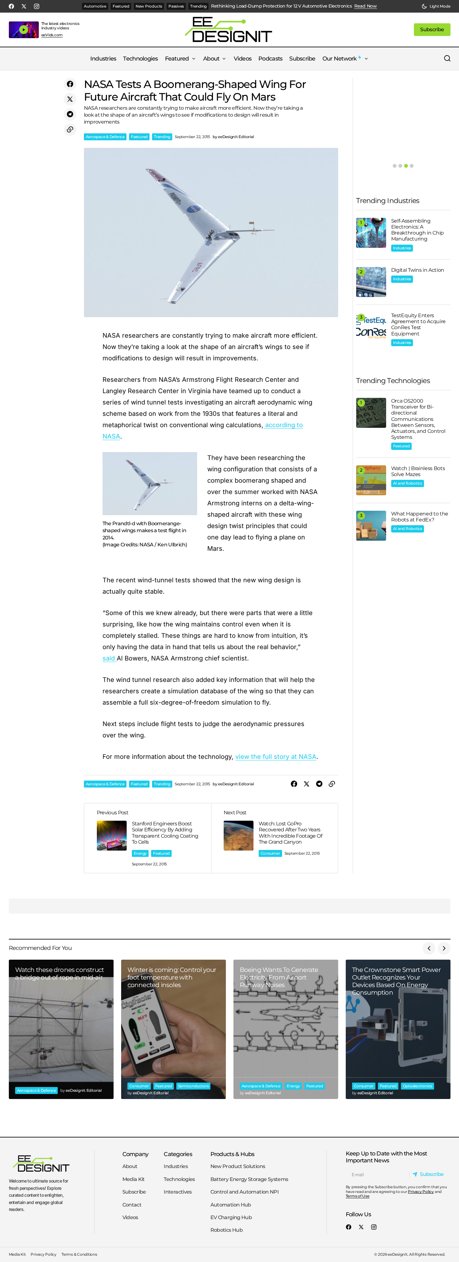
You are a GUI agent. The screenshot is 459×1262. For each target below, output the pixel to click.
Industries (402, 248)
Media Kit (133, 1179)
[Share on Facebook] (70, 84)
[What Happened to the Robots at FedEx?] (371, 526)
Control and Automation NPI (244, 1192)
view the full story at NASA (275, 756)
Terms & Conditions (79, 1254)
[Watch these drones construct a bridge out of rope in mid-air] (61, 1029)
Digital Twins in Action (417, 270)
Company (135, 1154)
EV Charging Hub (231, 1217)
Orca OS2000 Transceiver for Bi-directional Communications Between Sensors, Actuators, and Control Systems (418, 419)
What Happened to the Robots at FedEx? (420, 517)
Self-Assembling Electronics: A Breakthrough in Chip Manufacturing (417, 230)
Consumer (270, 853)
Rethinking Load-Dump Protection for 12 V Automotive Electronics (281, 6)
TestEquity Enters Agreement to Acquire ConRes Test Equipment (418, 324)
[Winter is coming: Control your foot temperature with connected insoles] (173, 1029)
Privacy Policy (421, 1191)
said (110, 658)
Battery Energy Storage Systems (249, 1179)
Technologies (179, 1179)
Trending (198, 6)
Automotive (95, 6)
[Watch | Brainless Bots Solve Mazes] (371, 480)
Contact (132, 1205)
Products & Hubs (232, 1154)
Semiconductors (193, 1086)
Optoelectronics (417, 1086)
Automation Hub (230, 1205)
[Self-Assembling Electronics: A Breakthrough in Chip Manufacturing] (371, 233)
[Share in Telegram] (70, 114)
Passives (176, 6)
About (130, 1167)
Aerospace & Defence (105, 136)
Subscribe (134, 1192)
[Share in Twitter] (70, 99)
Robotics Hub (226, 1230)
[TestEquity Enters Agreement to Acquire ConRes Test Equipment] (371, 327)
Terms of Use (357, 1196)
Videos (130, 1217)
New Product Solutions (237, 1167)
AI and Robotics (407, 483)
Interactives (177, 1192)
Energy (140, 853)
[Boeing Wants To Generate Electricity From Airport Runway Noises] (285, 1029)
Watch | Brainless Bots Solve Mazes (418, 471)
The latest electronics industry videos (60, 25)
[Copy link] (70, 129)
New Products (149, 6)
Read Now (365, 6)
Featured (121, 6)
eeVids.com (52, 35)
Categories (178, 1154)
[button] (435, 6)
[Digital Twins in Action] (371, 282)
